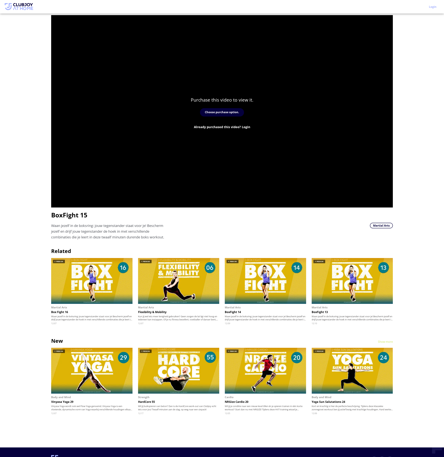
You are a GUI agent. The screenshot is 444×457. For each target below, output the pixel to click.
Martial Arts (381, 225)
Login (433, 7)
